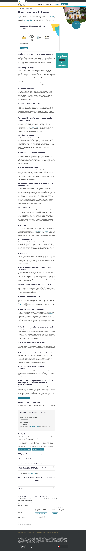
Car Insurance (24, 415)
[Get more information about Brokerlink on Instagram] (42, 517)
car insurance (51, 313)
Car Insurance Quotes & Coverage (24, 498)
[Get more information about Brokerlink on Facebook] (36, 517)
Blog (61, 1)
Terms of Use (20, 532)
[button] (57, 1)
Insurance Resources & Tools (23, 519)
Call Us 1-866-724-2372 (24, 397)
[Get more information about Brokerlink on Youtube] (40, 517)
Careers (19, 514)
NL (43, 498)
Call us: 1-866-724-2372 (41, 513)
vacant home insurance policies (41, 231)
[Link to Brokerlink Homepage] (18, 8)
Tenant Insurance (24, 419)
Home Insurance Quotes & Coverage (25, 500)
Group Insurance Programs (23, 505)
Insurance (20, 507)
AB (35, 498)
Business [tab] (29, 1)
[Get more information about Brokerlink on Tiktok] (44, 517)
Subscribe (55, 513)
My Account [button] (64, 4)
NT (45, 498)
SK (56, 498)
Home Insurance (24, 417)
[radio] (24, 38)
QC (54, 498)
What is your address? (24, 43)
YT (58, 498)
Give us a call (62, 64)
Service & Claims (46, 4)
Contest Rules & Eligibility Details (24, 524)
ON (50, 498)
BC (37, 498)
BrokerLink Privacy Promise (29, 532)
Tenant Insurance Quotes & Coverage (25, 502)
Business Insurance (25, 424)
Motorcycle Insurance (25, 422)
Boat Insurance (24, 420)
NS (46, 498)
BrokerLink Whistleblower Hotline (53, 532)
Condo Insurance (33, 417)
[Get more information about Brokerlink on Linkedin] (38, 517)
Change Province (52, 1)
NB (41, 498)
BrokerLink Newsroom (22, 517)
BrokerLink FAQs (32, 473)
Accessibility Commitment (40, 532)
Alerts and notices (21, 525)
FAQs (19, 522)
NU (48, 498)
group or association (34, 426)
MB (39, 498)
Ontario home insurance (29, 20)
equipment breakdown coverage (33, 127)
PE (52, 498)
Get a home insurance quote (24, 449)
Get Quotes (24, 48)
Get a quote (57, 4)
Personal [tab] (22, 1)
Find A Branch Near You (40, 500)
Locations (51, 4)
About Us (20, 512)
